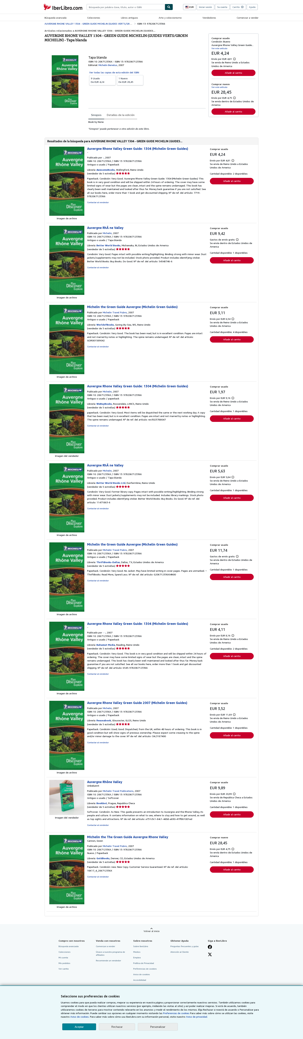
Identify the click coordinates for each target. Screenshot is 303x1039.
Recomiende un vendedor (108, 960)
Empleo (137, 957)
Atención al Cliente (179, 952)
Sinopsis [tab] (96, 115)
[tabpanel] (147, 125)
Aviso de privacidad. (197, 1016)
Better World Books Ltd (110, 482)
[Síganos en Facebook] (210, 947)
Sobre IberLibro (140, 946)
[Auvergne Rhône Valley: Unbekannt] (66, 814)
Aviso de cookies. (79, 1016)
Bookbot (101, 803)
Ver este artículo (219, 48)
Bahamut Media (105, 644)
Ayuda (252, 7)
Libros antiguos (129, 17)
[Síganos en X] (210, 954)
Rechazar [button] (117, 1026)
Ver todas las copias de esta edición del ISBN (114, 72)
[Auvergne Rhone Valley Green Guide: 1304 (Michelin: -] (66, 214)
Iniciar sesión (205, 7)
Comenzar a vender (247, 17)
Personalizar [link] (157, 1026)
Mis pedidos (64, 963)
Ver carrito (64, 968)
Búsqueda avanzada (55, 17)
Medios (136, 952)
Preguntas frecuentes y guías (184, 946)
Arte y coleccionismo (170, 17)
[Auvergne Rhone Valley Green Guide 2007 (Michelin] (66, 768)
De (97, 80)
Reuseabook (103, 720)
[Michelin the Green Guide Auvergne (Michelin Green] (66, 373)
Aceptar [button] (79, 1026)
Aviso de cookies (141, 974)
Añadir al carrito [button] (233, 72)
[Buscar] (169, 7)
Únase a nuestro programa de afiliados (110, 953)
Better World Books (108, 245)
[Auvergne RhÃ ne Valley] (66, 293)
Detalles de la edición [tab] (120, 115)
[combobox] (126, 7)
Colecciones (93, 17)
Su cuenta (222, 7)
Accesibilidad (139, 980)
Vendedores (209, 17)
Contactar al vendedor (98, 202)
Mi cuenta (63, 957)
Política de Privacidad (143, 963)
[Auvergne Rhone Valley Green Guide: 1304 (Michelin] (66, 452)
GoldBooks (103, 858)
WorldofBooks (105, 324)
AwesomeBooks (105, 169)
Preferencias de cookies (176, 1013)
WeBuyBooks (104, 403)
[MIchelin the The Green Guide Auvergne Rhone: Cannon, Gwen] (66, 903)
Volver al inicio (152, 931)
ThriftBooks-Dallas (108, 562)
